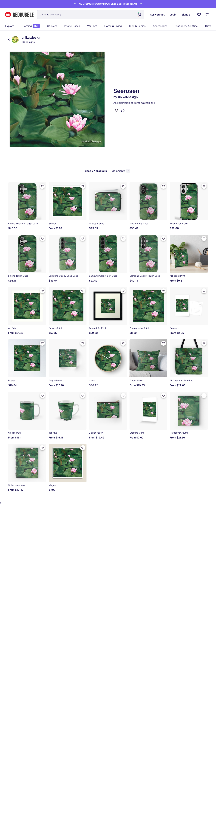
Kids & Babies (137, 26)
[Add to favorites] (116, 110)
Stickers (52, 26)
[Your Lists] (199, 14)
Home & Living (113, 26)
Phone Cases (72, 26)
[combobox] (90, 14)
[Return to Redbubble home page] (19, 15)
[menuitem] (9, 26)
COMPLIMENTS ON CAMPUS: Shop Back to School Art (108, 3)
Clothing (30, 26)
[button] (108, 3)
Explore (9, 26)
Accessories (160, 26)
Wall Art (92, 26)
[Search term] (139, 14)
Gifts (208, 26)
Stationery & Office (186, 26)
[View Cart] (207, 14)
